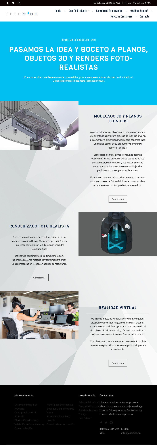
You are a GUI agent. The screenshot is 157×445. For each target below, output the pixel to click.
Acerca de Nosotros (88, 406)
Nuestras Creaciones (121, 16)
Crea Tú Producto (78, 10)
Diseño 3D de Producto (26, 420)
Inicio (58, 10)
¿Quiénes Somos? (139, 10)
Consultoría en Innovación (109, 10)
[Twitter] (13, 3)
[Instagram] (19, 3)
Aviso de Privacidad (88, 402)
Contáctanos (118, 199)
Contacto (144, 16)
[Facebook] (7, 3)
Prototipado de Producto (59, 404)
